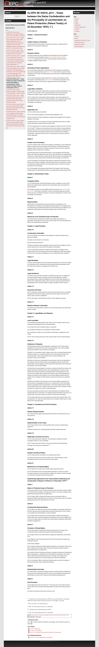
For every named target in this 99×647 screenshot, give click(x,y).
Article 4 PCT (49, 72)
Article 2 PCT (63, 189)
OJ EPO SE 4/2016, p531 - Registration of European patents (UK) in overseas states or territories (15, 33)
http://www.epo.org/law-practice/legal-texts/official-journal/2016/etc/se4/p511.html (50, 615)
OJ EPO (77, 29)
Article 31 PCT (49, 79)
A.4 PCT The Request (36, 630)
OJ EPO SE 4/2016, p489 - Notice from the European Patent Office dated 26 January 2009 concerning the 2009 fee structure (15, 106)
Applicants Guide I (79, 42)
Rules (76, 21)
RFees (76, 23)
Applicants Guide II (80, 44)
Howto (11, 8)
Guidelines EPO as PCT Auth (82, 40)
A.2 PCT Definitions (35, 628)
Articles (77, 19)
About (16, 8)
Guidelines (78, 25)
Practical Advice (79, 46)
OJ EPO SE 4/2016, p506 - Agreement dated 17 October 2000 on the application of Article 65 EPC (15, 91)
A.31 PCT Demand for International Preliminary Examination (45, 632)
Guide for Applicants (80, 27)
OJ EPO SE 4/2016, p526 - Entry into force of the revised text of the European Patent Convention (15, 51)
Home (6, 8)
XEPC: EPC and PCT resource (35, 4)
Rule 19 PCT (30, 191)
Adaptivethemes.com (55, 641)
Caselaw (77, 31)
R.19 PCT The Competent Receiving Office (41, 637)
